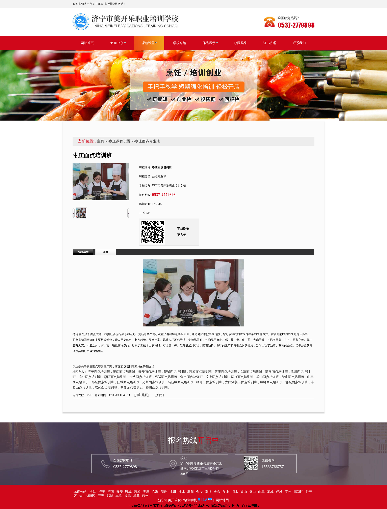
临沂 (155, 491)
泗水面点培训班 (242, 377)
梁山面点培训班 (267, 377)
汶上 (226, 491)
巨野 (101, 496)
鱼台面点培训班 (191, 377)
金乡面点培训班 (140, 377)
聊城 (128, 491)
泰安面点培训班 (149, 371)
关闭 (159, 395)
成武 (127, 496)
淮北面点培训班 (90, 377)
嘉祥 (208, 491)
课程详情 (83, 252)
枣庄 (146, 491)
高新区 (298, 491)
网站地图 (222, 500)
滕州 (145, 496)
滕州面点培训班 (157, 387)
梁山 (243, 491)
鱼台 (217, 491)
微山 (252, 491)
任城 (279, 491)
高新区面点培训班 (181, 382)
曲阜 (261, 491)
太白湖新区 (87, 496)
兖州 (288, 491)
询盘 (105, 252)
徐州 (173, 491)
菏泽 (137, 491)
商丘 (164, 491)
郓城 (110, 496)
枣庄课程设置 (119, 141)
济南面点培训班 (124, 371)
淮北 (181, 491)
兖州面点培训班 (153, 382)
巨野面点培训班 (271, 382)
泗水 (235, 491)
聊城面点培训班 (175, 371)
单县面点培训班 (131, 387)
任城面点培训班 (128, 382)
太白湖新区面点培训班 (241, 382)
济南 (110, 491)
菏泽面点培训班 (200, 371)
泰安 (119, 491)
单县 (136, 496)
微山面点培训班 (293, 377)
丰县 (118, 496)
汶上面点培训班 (217, 377)
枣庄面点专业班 (147, 141)
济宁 (102, 491)
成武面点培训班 (106, 387)
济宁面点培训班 (98, 371)
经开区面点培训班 (209, 382)
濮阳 (190, 491)
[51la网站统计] (205, 500)
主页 (100, 141)
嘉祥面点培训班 (166, 377)
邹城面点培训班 (103, 382)
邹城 (270, 491)
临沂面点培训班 (251, 371)
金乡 (199, 491)
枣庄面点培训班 (225, 371)
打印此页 (141, 395)
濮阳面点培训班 (115, 377)
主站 (93, 491)
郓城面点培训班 (296, 382)
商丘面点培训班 (276, 371)
